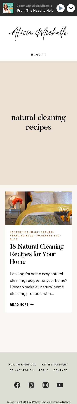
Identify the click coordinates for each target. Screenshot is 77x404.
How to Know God (23, 364)
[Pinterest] (31, 385)
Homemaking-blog (24, 232)
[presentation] (38, 208)
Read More (22, 304)
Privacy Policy (22, 370)
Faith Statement (55, 364)
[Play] (61, 8)
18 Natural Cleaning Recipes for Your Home (37, 254)
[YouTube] (60, 385)
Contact (60, 370)
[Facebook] (17, 385)
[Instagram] (45, 385)
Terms (44, 370)
